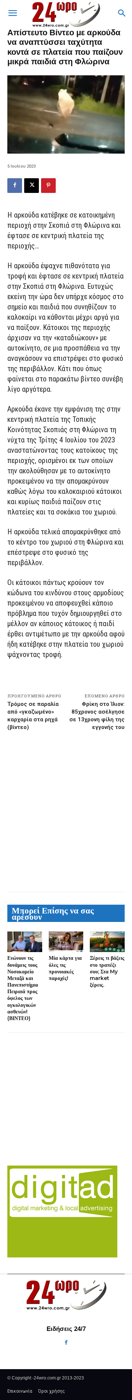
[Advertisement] (66, 811)
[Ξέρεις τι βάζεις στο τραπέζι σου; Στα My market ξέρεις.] (107, 941)
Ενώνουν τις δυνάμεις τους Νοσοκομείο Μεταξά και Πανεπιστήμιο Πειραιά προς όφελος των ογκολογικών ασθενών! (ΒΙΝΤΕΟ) (22, 988)
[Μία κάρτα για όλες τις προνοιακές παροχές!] (66, 941)
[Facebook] (14, 185)
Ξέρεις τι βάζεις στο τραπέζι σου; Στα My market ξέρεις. (107, 971)
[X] (31, 185)
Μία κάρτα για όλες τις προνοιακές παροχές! (65, 968)
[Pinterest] (48, 185)
